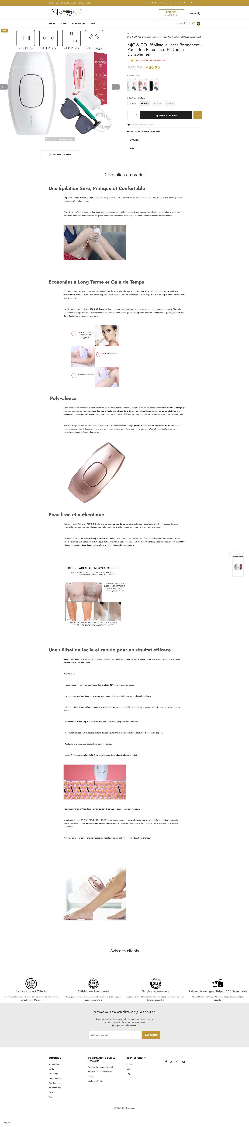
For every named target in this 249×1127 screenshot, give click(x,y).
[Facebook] (167, 1061)
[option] (60, 87)
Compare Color (110, 143)
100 (132, 124)
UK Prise (157, 103)
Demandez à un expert (61, 154)
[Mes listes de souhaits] (193, 24)
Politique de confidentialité (124, 1025)
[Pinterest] (178, 1061)
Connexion (191, 13)
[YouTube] (184, 1061)
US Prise (132, 103)
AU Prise (169, 103)
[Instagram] (172, 1061)
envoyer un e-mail (81, 2)
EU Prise (144, 103)
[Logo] (67, 12)
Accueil (130, 33)
